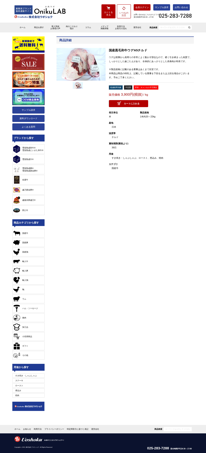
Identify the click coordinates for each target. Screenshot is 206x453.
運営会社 (137, 27)
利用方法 (38, 429)
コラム (88, 27)
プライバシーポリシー (54, 429)
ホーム (23, 27)
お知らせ (27, 429)
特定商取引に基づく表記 (77, 429)
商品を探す (39, 27)
